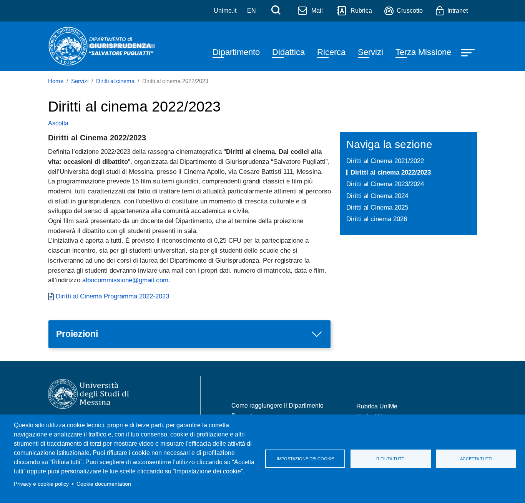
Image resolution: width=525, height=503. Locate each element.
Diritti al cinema (115, 81)
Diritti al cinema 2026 (376, 219)
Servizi (370, 52)
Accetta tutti (476, 458)
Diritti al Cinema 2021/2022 (385, 161)
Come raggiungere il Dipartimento (277, 405)
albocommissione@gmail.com (125, 280)
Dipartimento (236, 52)
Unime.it (225, 10)
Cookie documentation (103, 484)
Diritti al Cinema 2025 (377, 207)
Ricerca (331, 52)
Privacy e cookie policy (41, 484)
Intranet (457, 10)
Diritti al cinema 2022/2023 (391, 172)
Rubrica (361, 10)
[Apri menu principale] (469, 52)
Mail (317, 10)
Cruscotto (410, 10)
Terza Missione (423, 52)
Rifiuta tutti (390, 458)
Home (55, 81)
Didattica (288, 52)
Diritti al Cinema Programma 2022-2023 (112, 296)
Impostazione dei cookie (305, 458)
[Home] (101, 46)
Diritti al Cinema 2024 (377, 196)
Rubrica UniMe (376, 405)
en (251, 10)
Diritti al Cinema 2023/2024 (385, 184)
